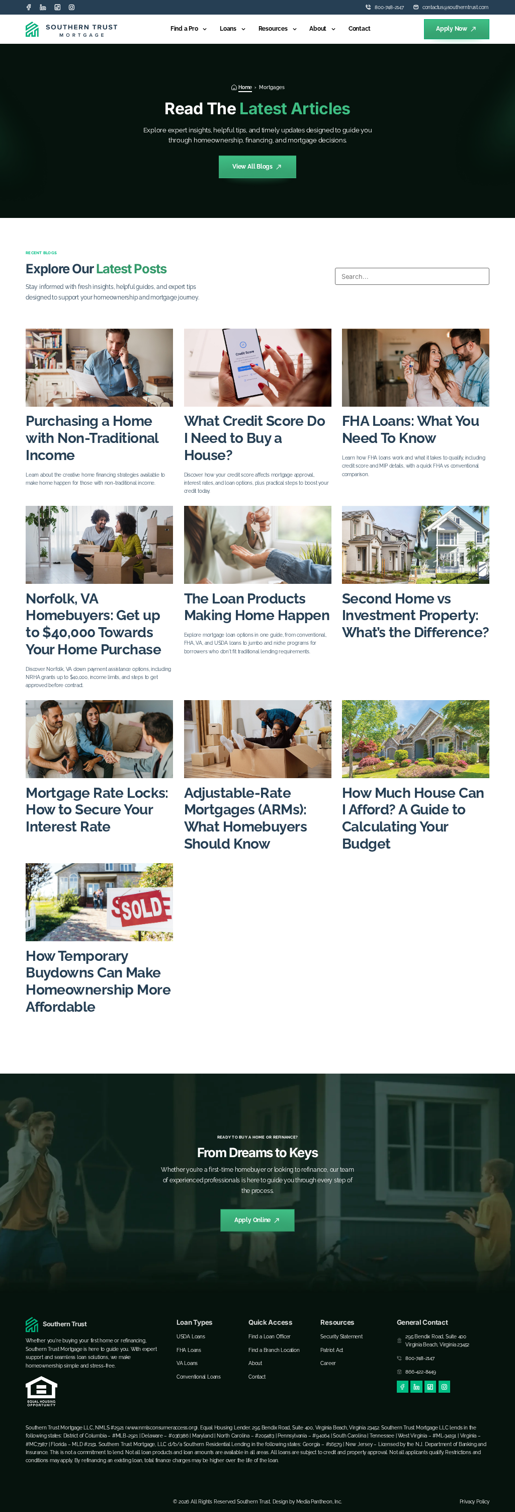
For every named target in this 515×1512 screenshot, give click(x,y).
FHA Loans (189, 1350)
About (317, 28)
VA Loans (187, 1363)
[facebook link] (402, 1386)
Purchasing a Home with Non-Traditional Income (92, 438)
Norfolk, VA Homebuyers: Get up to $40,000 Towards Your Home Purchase (93, 624)
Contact (360, 28)
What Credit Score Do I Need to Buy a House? (254, 438)
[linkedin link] (43, 7)
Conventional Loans (199, 1377)
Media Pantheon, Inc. (319, 1501)
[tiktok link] (57, 7)
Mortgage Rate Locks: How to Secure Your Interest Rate (97, 810)
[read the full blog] (99, 368)
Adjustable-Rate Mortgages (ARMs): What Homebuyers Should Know (245, 818)
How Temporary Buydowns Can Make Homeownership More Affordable (98, 981)
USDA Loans (191, 1336)
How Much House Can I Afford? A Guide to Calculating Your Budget (413, 818)
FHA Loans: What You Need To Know (410, 429)
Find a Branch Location (274, 1350)
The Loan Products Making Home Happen (257, 607)
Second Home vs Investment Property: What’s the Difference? (415, 615)
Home (245, 87)
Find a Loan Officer (269, 1336)
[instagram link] (71, 7)
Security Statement (341, 1336)
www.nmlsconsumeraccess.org (162, 1427)
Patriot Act (331, 1350)
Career (328, 1363)
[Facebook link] (29, 7)
